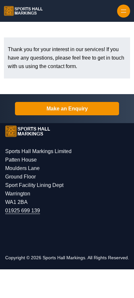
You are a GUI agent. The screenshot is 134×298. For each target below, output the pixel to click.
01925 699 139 (22, 210)
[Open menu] (123, 11)
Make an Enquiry (67, 108)
